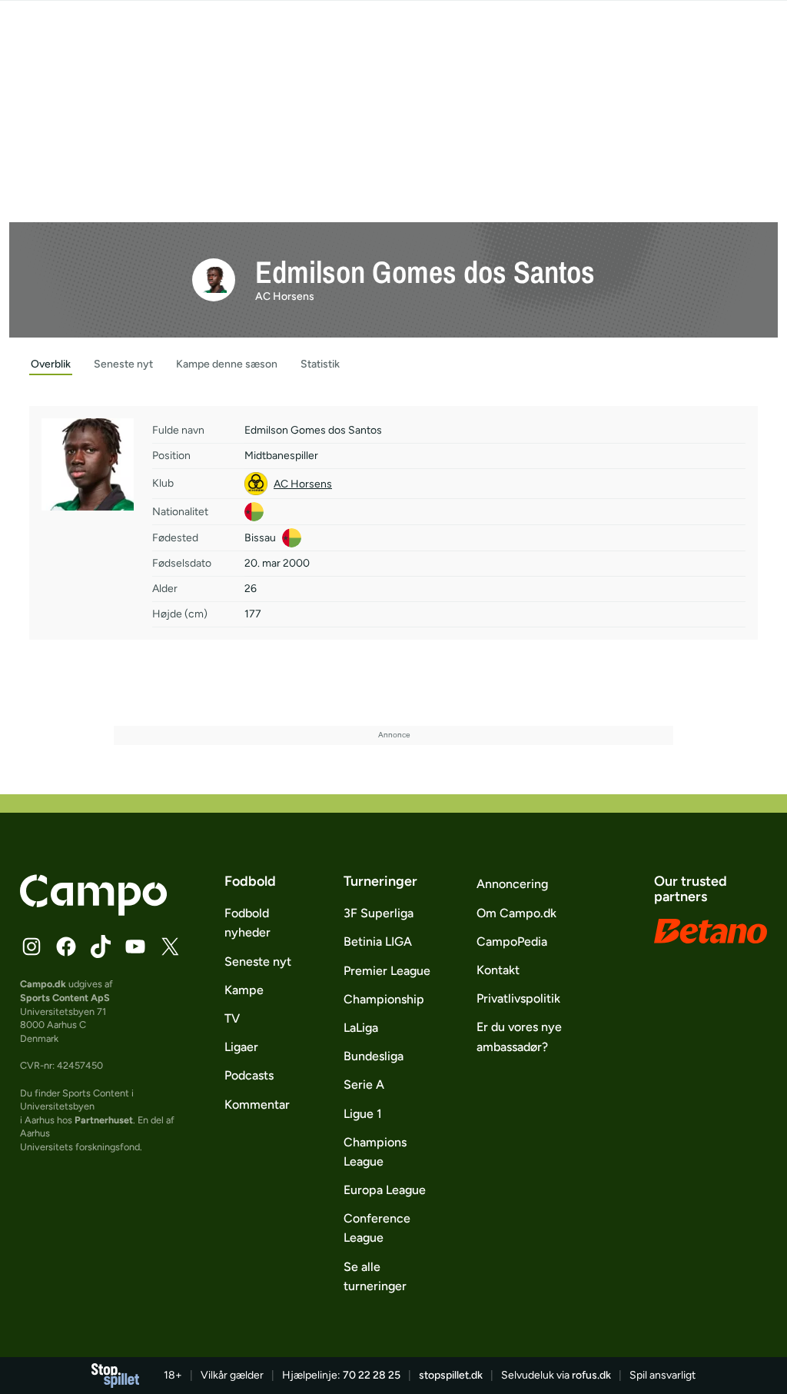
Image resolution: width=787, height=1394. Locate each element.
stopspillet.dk (451, 1375)
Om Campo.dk (516, 913)
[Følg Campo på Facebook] (66, 946)
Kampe (244, 990)
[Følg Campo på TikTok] (100, 946)
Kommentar (257, 1104)
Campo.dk (43, 984)
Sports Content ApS (65, 997)
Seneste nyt (257, 961)
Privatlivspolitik (518, 998)
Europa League (385, 1190)
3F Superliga (378, 913)
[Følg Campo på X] (169, 946)
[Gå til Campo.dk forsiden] (93, 911)
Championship (384, 999)
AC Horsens (284, 296)
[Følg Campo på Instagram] (31, 946)
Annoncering (512, 884)
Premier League (387, 970)
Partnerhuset (104, 1120)
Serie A (364, 1084)
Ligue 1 (363, 1113)
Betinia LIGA (378, 941)
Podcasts (249, 1075)
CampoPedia (512, 941)
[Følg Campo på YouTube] (135, 946)
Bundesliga (373, 1056)
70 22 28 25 (371, 1375)
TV (232, 1018)
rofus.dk (591, 1375)
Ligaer (241, 1047)
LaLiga (361, 1027)
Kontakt (498, 970)
